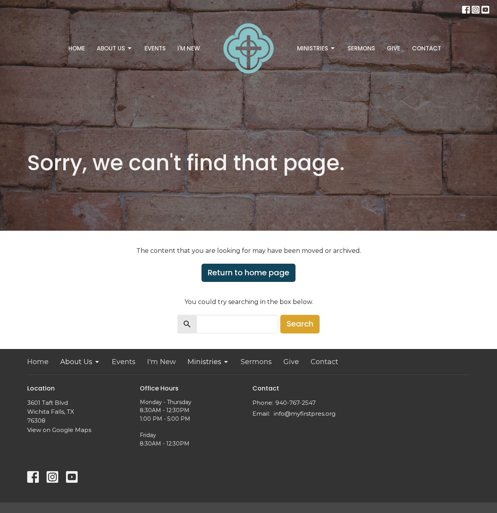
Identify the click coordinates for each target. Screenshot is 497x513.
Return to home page (248, 272)
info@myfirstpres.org (304, 413)
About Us (111, 48)
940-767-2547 (295, 402)
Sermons (361, 48)
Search (300, 323)
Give (393, 48)
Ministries (312, 48)
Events (155, 48)
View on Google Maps (59, 430)
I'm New (188, 48)
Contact (426, 48)
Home (76, 48)
